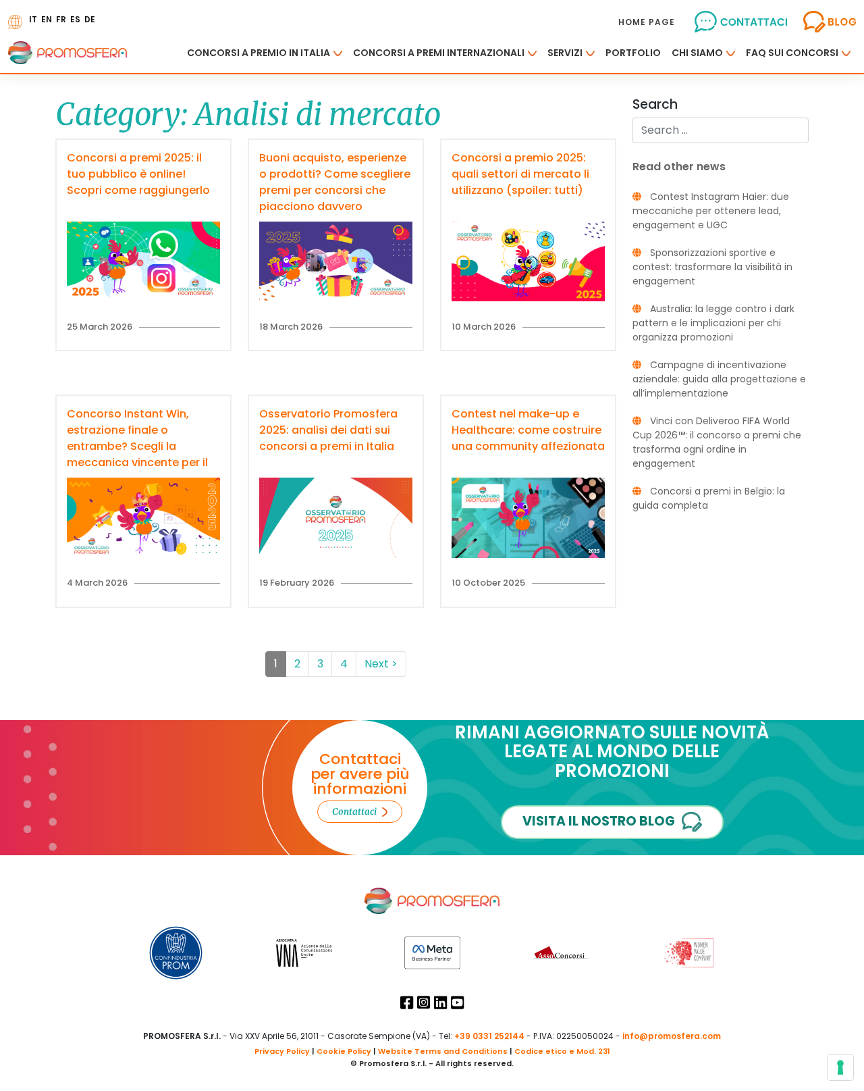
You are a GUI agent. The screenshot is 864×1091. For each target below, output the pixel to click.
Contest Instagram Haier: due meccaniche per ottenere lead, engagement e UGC (710, 211)
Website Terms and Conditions (443, 1051)
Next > (381, 663)
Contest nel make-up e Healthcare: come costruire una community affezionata (528, 430)
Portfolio (633, 52)
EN (46, 19)
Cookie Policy (344, 1051)
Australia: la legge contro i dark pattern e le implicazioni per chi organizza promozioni (713, 323)
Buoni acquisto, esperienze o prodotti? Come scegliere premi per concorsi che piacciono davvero (334, 182)
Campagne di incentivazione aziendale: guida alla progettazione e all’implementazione (719, 379)
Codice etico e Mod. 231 (562, 1051)
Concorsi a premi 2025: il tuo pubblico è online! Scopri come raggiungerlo (138, 174)
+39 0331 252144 (489, 1036)
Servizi (565, 52)
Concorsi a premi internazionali (438, 52)
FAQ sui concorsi (792, 52)
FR (61, 19)
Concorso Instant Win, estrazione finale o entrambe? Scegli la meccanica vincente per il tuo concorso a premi (137, 446)
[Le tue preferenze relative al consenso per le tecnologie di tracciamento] (840, 1067)
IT (33, 19)
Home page (646, 22)
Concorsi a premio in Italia (258, 52)
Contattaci (354, 811)
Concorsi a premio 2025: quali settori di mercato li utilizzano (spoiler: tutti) (520, 174)
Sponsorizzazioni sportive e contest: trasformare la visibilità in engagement (712, 267)
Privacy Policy (282, 1051)
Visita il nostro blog (598, 821)
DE (89, 19)
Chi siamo (697, 52)
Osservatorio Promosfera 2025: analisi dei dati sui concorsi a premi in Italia (328, 430)
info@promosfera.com (671, 1036)
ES (75, 19)
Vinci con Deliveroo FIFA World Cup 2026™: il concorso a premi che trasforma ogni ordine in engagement (716, 442)
